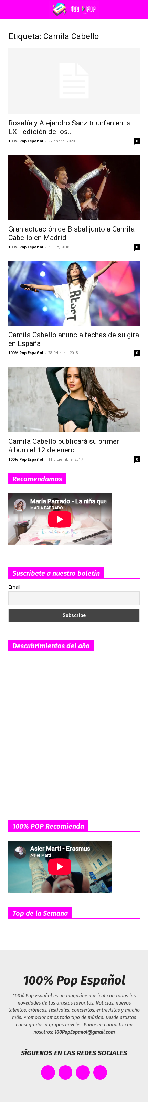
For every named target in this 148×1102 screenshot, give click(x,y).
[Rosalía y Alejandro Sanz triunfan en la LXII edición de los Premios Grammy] (74, 81)
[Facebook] (48, 1072)
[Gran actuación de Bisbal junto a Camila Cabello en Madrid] (74, 187)
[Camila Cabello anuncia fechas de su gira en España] (74, 293)
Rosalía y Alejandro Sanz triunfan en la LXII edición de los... (69, 127)
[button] (12, 9)
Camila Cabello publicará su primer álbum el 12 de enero (63, 445)
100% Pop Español (25, 140)
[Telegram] (100, 1072)
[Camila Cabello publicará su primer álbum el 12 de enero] (74, 399)
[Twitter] (66, 1072)
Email (14, 587)
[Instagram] (83, 1072)
